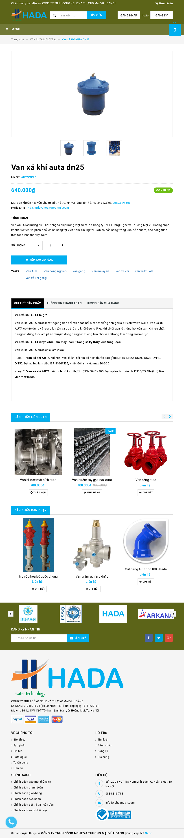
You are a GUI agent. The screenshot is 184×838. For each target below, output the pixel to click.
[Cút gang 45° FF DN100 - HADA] (145, 541)
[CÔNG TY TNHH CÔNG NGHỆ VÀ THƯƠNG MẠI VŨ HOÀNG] (92, 678)
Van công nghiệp (55, 271)
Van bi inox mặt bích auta (38, 480)
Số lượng (18, 245)
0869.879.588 (121, 202)
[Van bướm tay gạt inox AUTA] (92, 452)
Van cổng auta (146, 480)
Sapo (148, 833)
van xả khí (122, 271)
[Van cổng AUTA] (145, 452)
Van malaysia (100, 271)
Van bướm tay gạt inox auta (92, 480)
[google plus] (169, 638)
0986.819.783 (114, 793)
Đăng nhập (128, 15)
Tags (15, 271)
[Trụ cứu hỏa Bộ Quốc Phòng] (38, 545)
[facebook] (149, 638)
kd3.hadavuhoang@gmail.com (48, 207)
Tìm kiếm (97, 15)
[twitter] (159, 638)
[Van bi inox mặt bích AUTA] (38, 452)
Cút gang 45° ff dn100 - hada (146, 569)
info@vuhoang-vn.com (120, 802)
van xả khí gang (36, 278)
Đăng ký (162, 15)
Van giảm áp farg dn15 (92, 576)
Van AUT (31, 271)
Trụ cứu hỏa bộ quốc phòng (38, 576)
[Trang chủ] (29, 15)
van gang (79, 271)
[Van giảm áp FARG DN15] (92, 545)
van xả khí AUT (145, 271)
